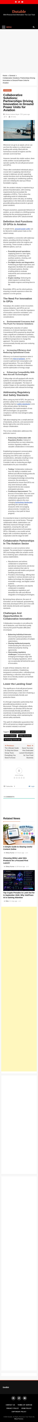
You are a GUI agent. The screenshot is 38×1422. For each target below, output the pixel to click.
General (7, 90)
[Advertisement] (19, 49)
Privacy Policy (12, 1408)
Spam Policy (26, 1408)
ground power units (22, 229)
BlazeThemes (18, 1419)
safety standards (23, 404)
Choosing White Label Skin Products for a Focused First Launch (15, 860)
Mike (7, 901)
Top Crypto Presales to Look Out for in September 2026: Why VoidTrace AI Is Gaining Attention (19, 895)
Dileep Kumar (10, 853)
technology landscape (23, 502)
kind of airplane (19, 359)
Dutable (19, 11)
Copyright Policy (19, 1411)
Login (32, 786)
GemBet (6, 1387)
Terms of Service (25, 1405)
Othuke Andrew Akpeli (12, 114)
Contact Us (10, 1405)
